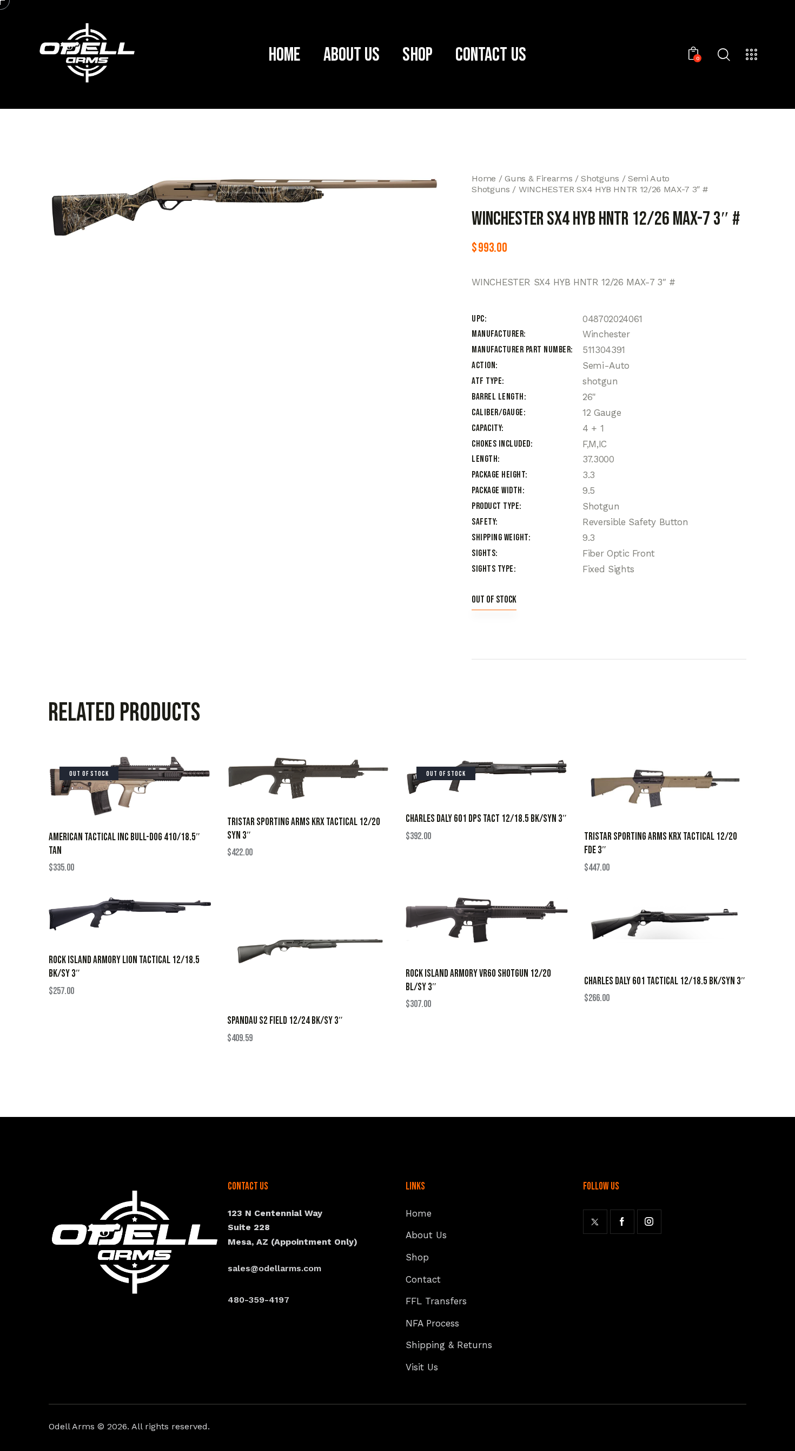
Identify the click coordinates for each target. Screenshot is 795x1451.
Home (484, 178)
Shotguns (600, 178)
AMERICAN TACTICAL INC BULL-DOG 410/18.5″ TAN (124, 844)
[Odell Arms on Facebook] (622, 1222)
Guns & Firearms (538, 178)
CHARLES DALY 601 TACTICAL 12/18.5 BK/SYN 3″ (664, 981)
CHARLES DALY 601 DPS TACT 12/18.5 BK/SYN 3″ (486, 819)
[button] (115, 786)
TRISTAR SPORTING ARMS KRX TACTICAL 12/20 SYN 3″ (303, 829)
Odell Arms (72, 1426)
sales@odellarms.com (274, 1268)
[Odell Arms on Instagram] (649, 1222)
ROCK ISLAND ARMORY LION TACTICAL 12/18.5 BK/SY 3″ (124, 967)
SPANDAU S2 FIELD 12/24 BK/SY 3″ (285, 1021)
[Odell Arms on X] (595, 1222)
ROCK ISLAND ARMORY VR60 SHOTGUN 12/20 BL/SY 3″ (478, 981)
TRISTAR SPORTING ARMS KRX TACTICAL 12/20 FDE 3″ (660, 844)
